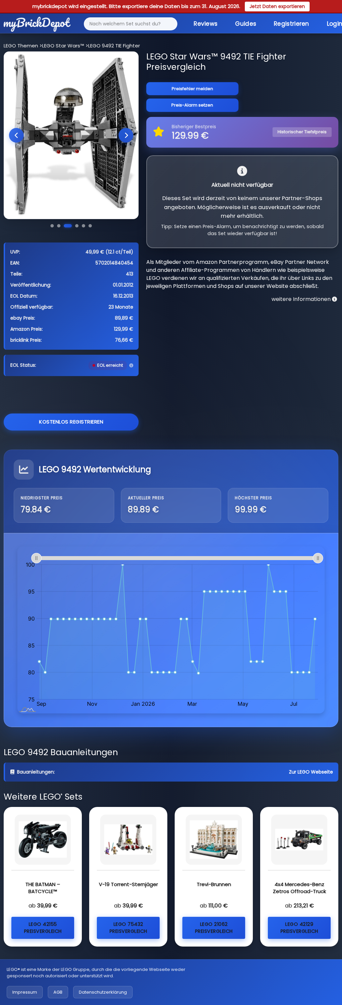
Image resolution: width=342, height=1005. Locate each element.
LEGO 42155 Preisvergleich (43, 928)
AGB (57, 992)
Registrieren (291, 24)
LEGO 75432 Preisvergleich (128, 928)
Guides (245, 24)
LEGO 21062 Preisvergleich (214, 928)
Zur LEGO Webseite (311, 772)
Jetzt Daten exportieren (277, 6)
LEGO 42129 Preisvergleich (299, 928)
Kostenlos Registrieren (71, 421)
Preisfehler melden (192, 89)
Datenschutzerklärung (103, 992)
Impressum (24, 992)
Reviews (205, 24)
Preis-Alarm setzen (192, 105)
